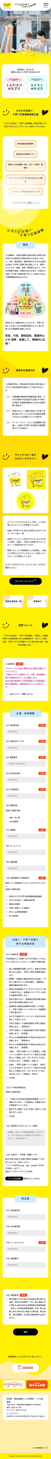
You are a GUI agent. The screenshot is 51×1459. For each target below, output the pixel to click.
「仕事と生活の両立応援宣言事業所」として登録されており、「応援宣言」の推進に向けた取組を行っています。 (27, 1102)
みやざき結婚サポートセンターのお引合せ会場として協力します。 (27, 1018)
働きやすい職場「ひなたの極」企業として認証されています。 (27, 1110)
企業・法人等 (14, 817)
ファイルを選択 (14, 1178)
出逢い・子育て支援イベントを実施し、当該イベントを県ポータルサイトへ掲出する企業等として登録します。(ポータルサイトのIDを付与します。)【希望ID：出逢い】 (27, 1056)
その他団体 (13, 821)
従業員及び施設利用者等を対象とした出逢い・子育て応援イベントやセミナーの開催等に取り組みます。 (27, 1009)
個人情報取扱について (41, 1448)
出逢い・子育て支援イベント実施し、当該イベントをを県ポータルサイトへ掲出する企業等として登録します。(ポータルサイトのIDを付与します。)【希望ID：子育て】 (27, 1069)
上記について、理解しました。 (22, 694)
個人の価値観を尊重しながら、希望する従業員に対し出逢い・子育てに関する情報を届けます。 (27, 972)
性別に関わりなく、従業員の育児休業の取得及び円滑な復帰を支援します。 (27, 1001)
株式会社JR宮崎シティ (25, 154)
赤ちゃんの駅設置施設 (18, 912)
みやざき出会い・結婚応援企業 (22, 900)
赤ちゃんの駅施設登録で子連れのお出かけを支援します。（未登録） (27, 1046)
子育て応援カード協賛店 (19, 908)
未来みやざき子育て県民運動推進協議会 (25, 896)
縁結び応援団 (14, 904)
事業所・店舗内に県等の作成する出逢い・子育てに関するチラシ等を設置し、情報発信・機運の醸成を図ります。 (27, 982)
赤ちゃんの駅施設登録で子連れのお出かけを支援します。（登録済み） (27, 1039)
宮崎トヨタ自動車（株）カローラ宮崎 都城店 (25, 166)
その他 (12, 1078)
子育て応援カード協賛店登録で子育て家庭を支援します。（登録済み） (27, 1025)
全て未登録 (13, 916)
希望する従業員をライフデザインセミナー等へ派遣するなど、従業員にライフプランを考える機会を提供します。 (27, 992)
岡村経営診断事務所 (25, 143)
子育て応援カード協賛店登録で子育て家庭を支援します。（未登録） (27, 1032)
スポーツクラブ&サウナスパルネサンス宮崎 (25, 180)
